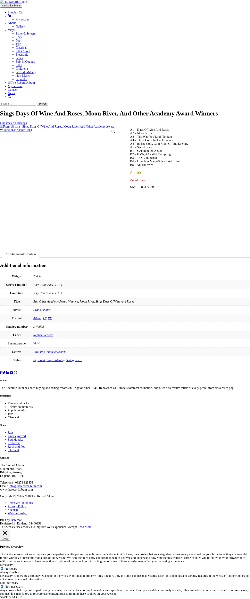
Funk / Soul (23, 51)
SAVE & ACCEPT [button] (12, 597)
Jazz (18, 44)
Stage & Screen (25, 33)
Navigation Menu (11, 5)
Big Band (39, 360)
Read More (84, 527)
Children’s (22, 68)
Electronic (22, 54)
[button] (113, 131)
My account (23, 19)
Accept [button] (72, 527)
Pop (18, 40)
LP (44, 318)
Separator (21, 79)
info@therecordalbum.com (25, 486)
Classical (21, 47)
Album (37, 318)
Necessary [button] (6, 564)
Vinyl (11, 30)
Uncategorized (17, 436)
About (12, 23)
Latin (19, 65)
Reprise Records (43, 335)
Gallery (20, 26)
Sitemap (13, 509)
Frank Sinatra (42, 309)
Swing (70, 360)
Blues (19, 58)
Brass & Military (26, 72)
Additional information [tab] (20, 254)
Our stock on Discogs (13, 123)
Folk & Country (25, 61)
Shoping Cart (16, 12)
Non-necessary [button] (9, 582)
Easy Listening (55, 360)
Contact (12, 89)
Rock (19, 37)
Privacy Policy (17, 506)
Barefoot (16, 520)
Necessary (11, 568)
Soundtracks (15, 439)
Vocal (78, 360)
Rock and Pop (16, 446)
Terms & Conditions (20, 502)
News (11, 93)
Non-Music (23, 75)
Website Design (17, 513)
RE (50, 318)
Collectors (14, 443)
